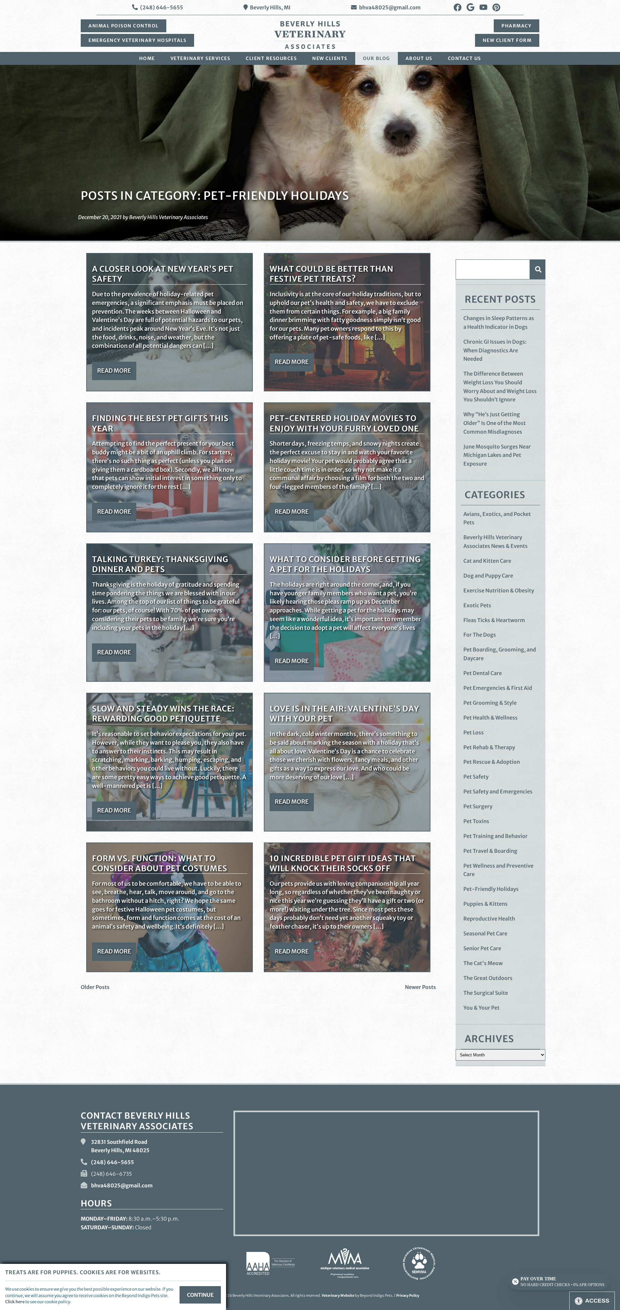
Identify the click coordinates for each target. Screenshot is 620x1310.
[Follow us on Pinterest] (496, 7)
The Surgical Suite (485, 993)
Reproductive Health (489, 918)
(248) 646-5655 (161, 7)
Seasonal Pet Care (485, 933)
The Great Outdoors (487, 978)
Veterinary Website (338, 1295)
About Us (419, 58)
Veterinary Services (200, 58)
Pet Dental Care (482, 673)
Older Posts (95, 987)
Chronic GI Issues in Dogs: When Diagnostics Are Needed (495, 350)
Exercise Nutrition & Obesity (498, 590)
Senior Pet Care (482, 948)
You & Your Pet (481, 1007)
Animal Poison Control (123, 26)
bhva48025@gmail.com (390, 7)
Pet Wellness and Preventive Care (498, 870)
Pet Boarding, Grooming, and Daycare (499, 653)
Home (147, 58)
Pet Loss (473, 732)
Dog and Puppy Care (488, 575)
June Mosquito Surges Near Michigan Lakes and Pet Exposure (497, 455)
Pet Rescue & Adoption (491, 762)
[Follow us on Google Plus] (470, 7)
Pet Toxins (476, 821)
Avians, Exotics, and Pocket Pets (497, 518)
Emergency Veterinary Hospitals (137, 40)
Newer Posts (420, 987)
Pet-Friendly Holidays (491, 889)
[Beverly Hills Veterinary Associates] (310, 35)
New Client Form (507, 40)
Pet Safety (476, 776)
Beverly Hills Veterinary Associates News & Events (495, 541)
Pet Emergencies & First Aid (497, 688)
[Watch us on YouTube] (483, 7)
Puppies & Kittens (485, 904)
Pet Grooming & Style (490, 703)
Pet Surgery (477, 806)
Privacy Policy (407, 1295)
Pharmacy (516, 26)
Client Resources (271, 58)
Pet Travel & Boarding (490, 851)
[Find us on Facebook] (457, 7)
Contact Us (464, 58)
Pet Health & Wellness (490, 717)
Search (537, 269)
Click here (15, 1301)
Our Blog (376, 58)
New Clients (329, 58)
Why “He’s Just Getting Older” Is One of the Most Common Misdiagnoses (494, 423)
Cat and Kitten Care (487, 561)
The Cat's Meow (483, 963)
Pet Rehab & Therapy (489, 747)
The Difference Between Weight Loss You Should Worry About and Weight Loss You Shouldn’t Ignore (500, 386)
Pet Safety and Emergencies (497, 791)
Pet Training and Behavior (495, 836)
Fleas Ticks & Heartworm (494, 620)
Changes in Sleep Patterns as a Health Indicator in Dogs (498, 322)
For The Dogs (479, 634)
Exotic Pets (477, 605)
